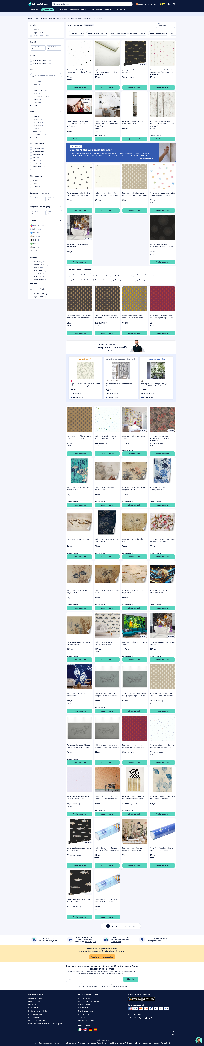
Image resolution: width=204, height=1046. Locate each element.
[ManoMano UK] (85, 1029)
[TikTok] (150, 1018)
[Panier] (174, 4)
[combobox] (165, 25)
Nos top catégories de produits (89, 1001)
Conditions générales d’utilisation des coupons (45, 1024)
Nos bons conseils (84, 998)
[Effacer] (130, 4)
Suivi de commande (35, 998)
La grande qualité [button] (155, 359)
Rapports (155, 1043)
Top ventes (82, 1017)
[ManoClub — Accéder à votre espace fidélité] (162, 4)
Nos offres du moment (86, 1011)
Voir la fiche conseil (146, 159)
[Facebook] (135, 1018)
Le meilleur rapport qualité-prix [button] (119, 359)
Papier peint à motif (85, 18)
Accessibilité (165, 1043)
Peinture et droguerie (40, 18)
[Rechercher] (53, 4)
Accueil (30, 18)
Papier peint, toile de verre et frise (59, 18)
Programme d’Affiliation (36, 1021)
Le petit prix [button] (84, 359)
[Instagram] (145, 1018)
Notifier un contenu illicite (37, 1011)
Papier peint (74, 18)
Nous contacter (33, 1008)
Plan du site (58, 1043)
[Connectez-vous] (169, 4)
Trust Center (102, 1043)
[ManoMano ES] (95, 1029)
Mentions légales (70, 1043)
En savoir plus (122, 986)
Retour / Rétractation (35, 1001)
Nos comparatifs (84, 1004)
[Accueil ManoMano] (38, 4)
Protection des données (87, 1043)
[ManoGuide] (198, 1040)
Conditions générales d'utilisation (120, 1043)
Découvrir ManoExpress (86, 1021)
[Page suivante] (138, 926)
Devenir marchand (35, 1014)
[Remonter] (173, 1032)
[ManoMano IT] (80, 1029)
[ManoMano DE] (90, 1029)
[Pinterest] (140, 1018)
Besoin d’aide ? (33, 1004)
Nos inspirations (84, 1014)
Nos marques (83, 1008)
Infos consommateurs (143, 1043)
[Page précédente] (103, 926)
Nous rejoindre (33, 1017)
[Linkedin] (130, 1018)
